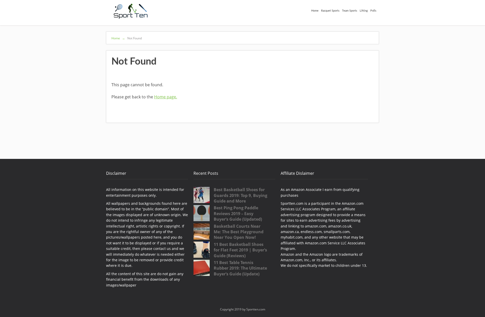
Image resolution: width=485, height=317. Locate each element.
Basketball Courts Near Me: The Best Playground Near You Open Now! (238, 231)
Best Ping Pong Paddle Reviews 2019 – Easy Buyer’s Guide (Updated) (238, 213)
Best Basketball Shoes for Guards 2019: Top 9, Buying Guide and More (240, 195)
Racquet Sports (330, 10)
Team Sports (349, 10)
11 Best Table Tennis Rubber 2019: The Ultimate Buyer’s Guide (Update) (240, 268)
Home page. (165, 97)
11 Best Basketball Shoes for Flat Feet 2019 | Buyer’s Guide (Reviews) (240, 250)
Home (315, 10)
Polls (373, 10)
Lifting (364, 10)
